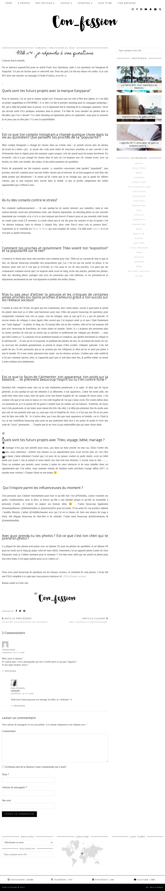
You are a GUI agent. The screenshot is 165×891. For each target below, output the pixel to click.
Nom (5, 774)
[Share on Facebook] (16, 611)
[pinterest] (141, 9)
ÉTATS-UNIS (139, 201)
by (154, 887)
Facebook (63, 880)
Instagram (22, 880)
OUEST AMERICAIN (139, 248)
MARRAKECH (139, 220)
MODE (139, 229)
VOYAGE (139, 276)
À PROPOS (24, 3)
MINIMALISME (139, 224)
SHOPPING (139, 262)
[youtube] (146, 9)
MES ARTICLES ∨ (45, 3)
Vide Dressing (127, 3)
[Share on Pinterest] (24, 611)
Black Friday (139, 168)
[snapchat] (151, 9)
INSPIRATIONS (139, 206)
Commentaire (9, 731)
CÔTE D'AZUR (139, 192)
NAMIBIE (139, 238)
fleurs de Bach (40, 228)
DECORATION (139, 196)
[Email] (155, 9)
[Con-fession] (82, 21)
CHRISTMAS (139, 177)
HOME (8, 3)
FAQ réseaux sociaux (75, 576)
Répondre (10, 671)
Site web (6, 800)
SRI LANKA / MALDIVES (139, 271)
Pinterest (104, 880)
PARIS (139, 252)
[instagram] (133, 9)
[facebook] (137, 9)
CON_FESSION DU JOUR (62, 48)
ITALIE (139, 210)
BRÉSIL (139, 173)
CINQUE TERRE (139, 182)
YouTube (145, 880)
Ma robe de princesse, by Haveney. (25, 620)
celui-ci (96, 228)
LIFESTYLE (139, 215)
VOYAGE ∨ (66, 3)
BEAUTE (139, 163)
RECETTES (139, 257)
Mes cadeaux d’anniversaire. (88, 620)
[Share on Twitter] (20, 611)
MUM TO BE (105, 3)
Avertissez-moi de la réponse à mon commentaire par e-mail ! (36, 766)
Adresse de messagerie (14, 787)
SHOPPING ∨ (85, 3)
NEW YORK (139, 243)
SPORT (139, 266)
